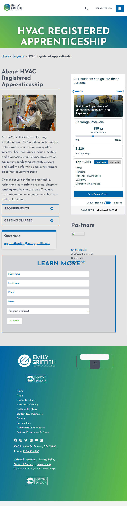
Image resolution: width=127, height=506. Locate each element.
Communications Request (30, 428)
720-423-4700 (31, 451)
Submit (14, 321)
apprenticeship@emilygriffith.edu (27, 243)
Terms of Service (23, 464)
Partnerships (24, 423)
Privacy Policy (47, 459)
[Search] (95, 364)
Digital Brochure (26, 400)
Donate (21, 418)
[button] (86, 8)
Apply (20, 395)
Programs (18, 56)
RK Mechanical (79, 250)
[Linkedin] (31, 440)
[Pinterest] (41, 440)
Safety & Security (24, 459)
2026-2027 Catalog (27, 405)
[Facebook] (15, 440)
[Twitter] (26, 440)
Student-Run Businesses (30, 414)
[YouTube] (36, 440)
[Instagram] (20, 440)
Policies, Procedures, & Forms (33, 432)
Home (5, 56)
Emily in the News (27, 409)
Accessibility (44, 464)
